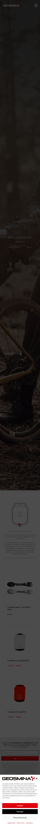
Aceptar (20, 806)
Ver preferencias (20, 818)
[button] (37, 778)
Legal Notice (29, 823)
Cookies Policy (11, 823)
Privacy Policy (21, 823)
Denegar (20, 812)
